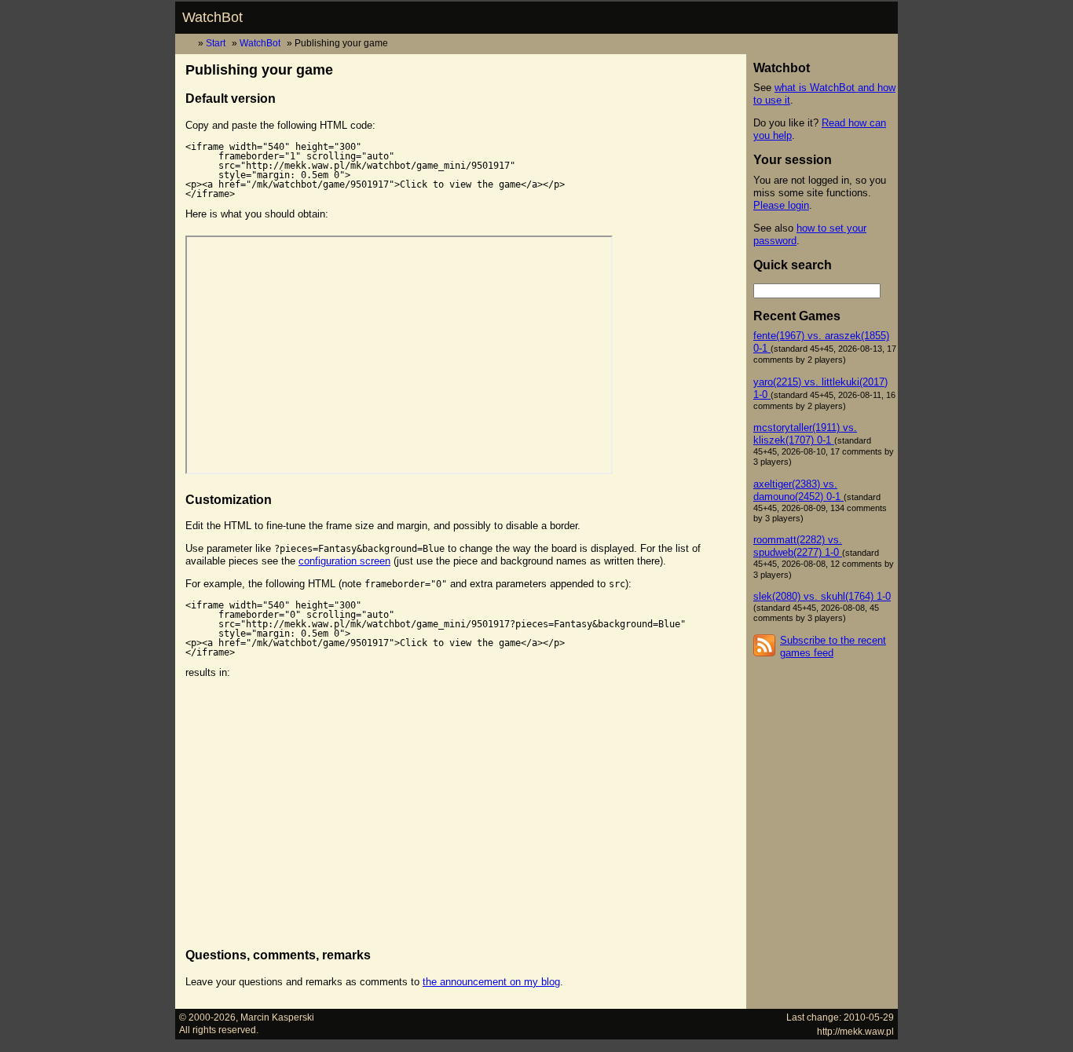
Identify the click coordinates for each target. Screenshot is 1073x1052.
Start (215, 43)
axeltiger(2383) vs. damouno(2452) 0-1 (798, 490)
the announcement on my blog (491, 982)
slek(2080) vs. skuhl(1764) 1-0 (822, 596)
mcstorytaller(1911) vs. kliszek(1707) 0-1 (805, 434)
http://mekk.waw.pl (855, 1031)
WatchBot (212, 17)
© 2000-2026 (207, 1017)
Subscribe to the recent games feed (833, 646)
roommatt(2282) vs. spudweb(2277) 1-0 (797, 546)
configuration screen (344, 561)
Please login (781, 205)
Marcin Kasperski (277, 1017)
